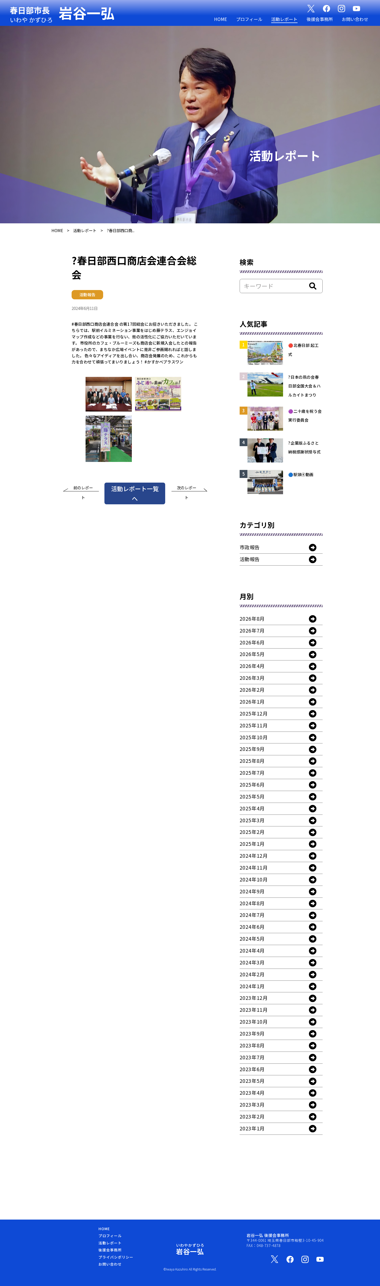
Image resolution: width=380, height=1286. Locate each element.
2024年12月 (254, 855)
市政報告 (250, 547)
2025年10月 (254, 737)
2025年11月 (254, 725)
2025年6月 (252, 784)
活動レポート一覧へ (135, 493)
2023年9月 (252, 1033)
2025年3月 (252, 820)
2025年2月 (252, 831)
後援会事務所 (320, 19)
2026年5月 (252, 654)
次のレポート (186, 488)
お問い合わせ (355, 19)
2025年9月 (252, 748)
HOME (220, 19)
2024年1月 (252, 986)
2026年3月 (252, 677)
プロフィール (249, 19)
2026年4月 (252, 665)
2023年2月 (252, 1116)
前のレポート (83, 488)
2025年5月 (252, 796)
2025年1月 (252, 843)
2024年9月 (252, 891)
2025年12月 (254, 713)
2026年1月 (252, 701)
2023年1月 (252, 1128)
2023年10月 (254, 1021)
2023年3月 (252, 1104)
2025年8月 (252, 760)
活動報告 (250, 559)
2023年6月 (252, 1069)
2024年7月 (252, 914)
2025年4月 (252, 808)
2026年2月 (252, 689)
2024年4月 (252, 950)
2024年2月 (252, 974)
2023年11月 (254, 1009)
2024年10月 (254, 879)
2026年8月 (252, 618)
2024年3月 (252, 962)
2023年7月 (252, 1057)
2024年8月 (252, 903)
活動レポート (284, 19)
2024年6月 (252, 926)
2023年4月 (252, 1092)
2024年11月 (254, 867)
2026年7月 (252, 630)
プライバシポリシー (115, 1257)
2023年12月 (254, 997)
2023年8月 (252, 1045)
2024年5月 (252, 938)
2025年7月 (252, 772)
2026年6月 (252, 642)
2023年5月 (252, 1080)
